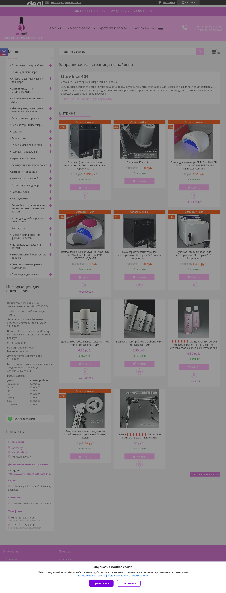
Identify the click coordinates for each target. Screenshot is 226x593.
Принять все (101, 583)
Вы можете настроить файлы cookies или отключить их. (112, 575)
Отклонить (129, 583)
